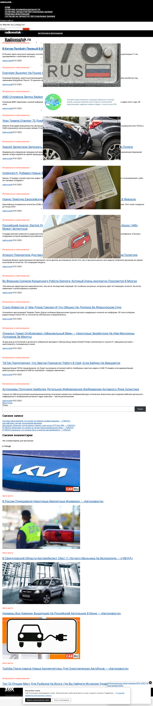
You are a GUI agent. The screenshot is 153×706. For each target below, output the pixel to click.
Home (7, 7)
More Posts (7, 403)
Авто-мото (43, 42)
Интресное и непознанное (50, 33)
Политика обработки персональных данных (29, 12)
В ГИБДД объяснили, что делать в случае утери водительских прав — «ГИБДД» (38, 428)
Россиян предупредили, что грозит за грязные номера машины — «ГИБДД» (36, 421)
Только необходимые (61, 700)
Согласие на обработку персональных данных (30, 16)
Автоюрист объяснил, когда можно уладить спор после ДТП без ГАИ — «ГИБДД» (38, 425)
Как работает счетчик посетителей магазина (22, 423)
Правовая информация (17, 14)
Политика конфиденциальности (22, 9)
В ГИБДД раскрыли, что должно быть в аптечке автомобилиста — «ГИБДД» (36, 430)
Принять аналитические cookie (38, 700)
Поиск (5, 405)
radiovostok (7, 60)
